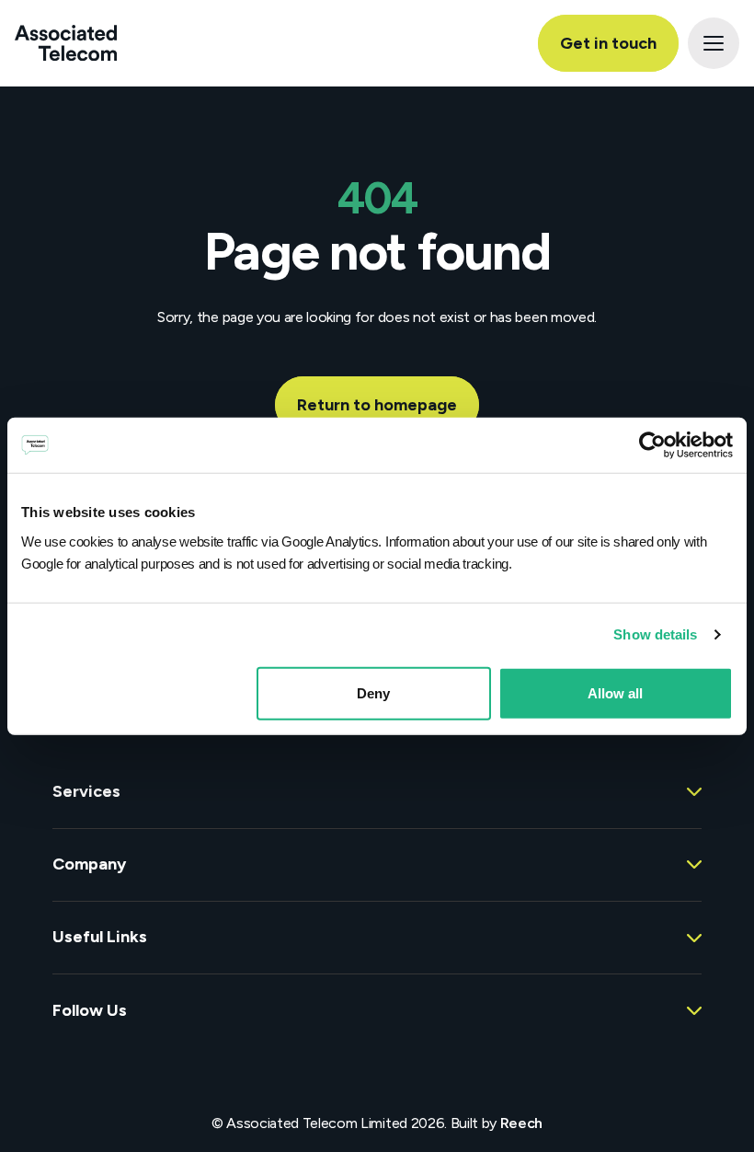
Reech (521, 1123)
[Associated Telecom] (66, 43)
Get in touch (608, 43)
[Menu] (713, 43)
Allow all (615, 692)
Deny (373, 692)
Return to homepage (377, 405)
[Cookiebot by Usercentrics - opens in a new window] (652, 445)
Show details (655, 634)
